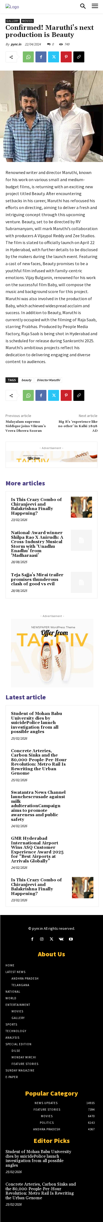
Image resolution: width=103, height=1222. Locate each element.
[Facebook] (40, 56)
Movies (27, 21)
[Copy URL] (78, 56)
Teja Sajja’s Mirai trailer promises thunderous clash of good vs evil (37, 579)
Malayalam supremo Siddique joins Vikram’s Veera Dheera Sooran (25, 426)
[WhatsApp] (28, 56)
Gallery (13, 21)
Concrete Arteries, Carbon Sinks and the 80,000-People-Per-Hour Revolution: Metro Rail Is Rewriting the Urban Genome (39, 762)
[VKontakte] (61, 939)
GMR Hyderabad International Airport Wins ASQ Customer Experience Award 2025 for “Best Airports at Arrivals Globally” (37, 850)
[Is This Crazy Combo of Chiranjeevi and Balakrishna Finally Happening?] (81, 507)
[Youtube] (70, 939)
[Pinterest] (66, 56)
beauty (26, 380)
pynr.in (16, 44)
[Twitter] (53, 56)
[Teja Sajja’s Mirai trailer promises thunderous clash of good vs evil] (81, 582)
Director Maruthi (48, 380)
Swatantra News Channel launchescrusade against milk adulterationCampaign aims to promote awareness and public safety (38, 806)
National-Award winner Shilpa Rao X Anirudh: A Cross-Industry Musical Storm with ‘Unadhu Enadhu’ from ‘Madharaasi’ (37, 544)
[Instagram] (41, 939)
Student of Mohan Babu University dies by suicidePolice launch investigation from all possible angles (36, 722)
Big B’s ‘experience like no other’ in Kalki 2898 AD (78, 426)
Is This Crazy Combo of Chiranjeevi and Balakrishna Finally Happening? (36, 506)
